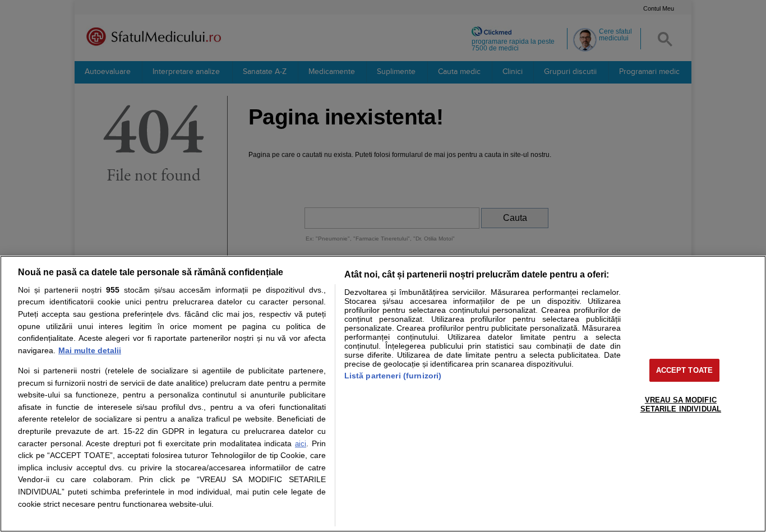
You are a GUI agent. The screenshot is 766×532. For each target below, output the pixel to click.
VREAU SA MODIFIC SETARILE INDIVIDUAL (680, 404)
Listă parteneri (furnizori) (393, 375)
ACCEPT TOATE (684, 370)
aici (300, 444)
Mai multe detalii (89, 350)
